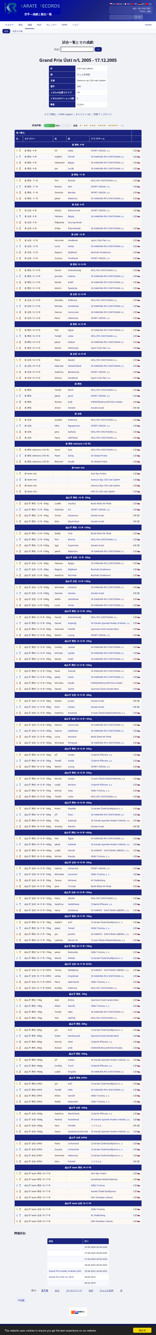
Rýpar (71, 330)
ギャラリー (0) (83, 114)
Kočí (70, 922)
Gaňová (72, 431)
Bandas (72, 192)
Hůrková (72, 880)
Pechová (72, 575)
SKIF (38, 24)
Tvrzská (72, 886)
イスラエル (96, 1125)
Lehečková (73, 599)
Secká (71, 246)
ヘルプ (75, 24)
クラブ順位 (50, 114)
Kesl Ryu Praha (98, 473)
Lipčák (71, 653)
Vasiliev (72, 593)
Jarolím (71, 934)
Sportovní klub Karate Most (105, 629)
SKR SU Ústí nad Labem (103, 491)
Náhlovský (73, 348)
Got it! (142, 1330)
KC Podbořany (98, 880)
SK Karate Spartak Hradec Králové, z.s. (110, 623)
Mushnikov (73, 521)
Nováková (73, 240)
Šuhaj (71, 455)
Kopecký (72, 623)
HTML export (66, 114)
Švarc (70, 814)
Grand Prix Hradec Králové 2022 (65, 1271)
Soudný (72, 503)
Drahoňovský (74, 270)
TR (135, 4)
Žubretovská (74, 228)
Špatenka (72, 288)
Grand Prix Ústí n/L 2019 (61, 1276)
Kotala (71, 1059)
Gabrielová (73, 981)
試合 (6, 31)
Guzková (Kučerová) (78, 1131)
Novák (71, 682)
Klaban (71, 342)
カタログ (9, 24)
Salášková (73, 730)
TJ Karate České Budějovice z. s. (107, 808)
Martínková (73, 1113)
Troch (71, 1065)
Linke (70, 336)
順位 (20, 24)
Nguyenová (74, 425)
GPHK (64, 24)
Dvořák (71, 629)
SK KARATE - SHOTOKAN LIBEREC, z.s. (110, 850)
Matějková (73, 970)
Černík (71, 156)
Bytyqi (71, 162)
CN (149, 4)
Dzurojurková (75, 222)
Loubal (71, 647)
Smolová (72, 587)
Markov (71, 826)
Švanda (71, 670)
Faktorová (73, 1155)
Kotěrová (72, 300)
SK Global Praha (99, 455)
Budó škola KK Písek (101, 503)
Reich (71, 389)
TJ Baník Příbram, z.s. (101, 754)
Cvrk (70, 533)
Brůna (71, 1000)
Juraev (71, 700)
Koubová (72, 712)
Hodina (71, 276)
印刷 (22, 1300)
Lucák (71, 168)
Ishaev (71, 706)
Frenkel (71, 1125)
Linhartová (73, 1143)
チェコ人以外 (106, 1290)
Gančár (71, 1005)
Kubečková (73, 1119)
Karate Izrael (97, 407)
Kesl (70, 449)
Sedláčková (73, 904)
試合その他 (18, 31)
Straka (71, 754)
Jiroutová (72, 874)
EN (120, 4)
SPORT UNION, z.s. (100, 150)
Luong (71, 635)
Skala (70, 150)
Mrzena (72, 784)
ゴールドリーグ (74, 1290)
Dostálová (73, 910)
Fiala (70, 790)
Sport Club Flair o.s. (101, 240)
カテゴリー (30, 138)
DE (142, 4)
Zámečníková (74, 365)
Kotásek (72, 844)
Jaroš (70, 395)
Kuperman (73, 545)
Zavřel (71, 688)
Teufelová (73, 258)
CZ (113, 4)
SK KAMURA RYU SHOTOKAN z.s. (107, 156)
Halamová (73, 318)
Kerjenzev (73, 515)
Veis (70, 186)
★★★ (93, 125)
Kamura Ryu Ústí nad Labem (105, 479)
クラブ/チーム (98, 138)
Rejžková (72, 252)
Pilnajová (72, 742)
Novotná (72, 736)
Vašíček (71, 1017)
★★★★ (102, 125)
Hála (70, 1011)
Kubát (71, 760)
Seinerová (73, 868)
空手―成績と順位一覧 (38, 14)
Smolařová (73, 306)
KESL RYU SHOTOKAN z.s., (104, 180)
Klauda (71, 856)
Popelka (72, 808)
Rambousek (74, 1035)
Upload (148, 24)
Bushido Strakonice (101, 252)
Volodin (72, 407)
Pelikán (71, 958)
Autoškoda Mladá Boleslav (104, 1179)
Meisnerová (74, 210)
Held (70, 1041)
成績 (29, 24)
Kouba (71, 778)
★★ (86, 125)
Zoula (71, 677)
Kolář (70, 282)
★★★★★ (113, 125)
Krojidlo (72, 1071)
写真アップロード (103, 114)
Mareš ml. (73, 940)
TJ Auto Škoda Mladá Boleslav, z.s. (108, 712)
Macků (71, 360)
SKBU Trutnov (98, 1185)
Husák (71, 461)
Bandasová (73, 371)
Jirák (70, 401)
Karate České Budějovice (103, 1191)
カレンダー (51, 24)
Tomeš (71, 928)
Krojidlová (73, 976)
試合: (57, 49)
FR (128, 4)
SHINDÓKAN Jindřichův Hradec (107, 401)
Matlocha (72, 198)
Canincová (73, 312)
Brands (71, 180)
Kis (69, 509)
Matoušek (73, 952)
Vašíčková (73, 437)
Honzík (71, 850)
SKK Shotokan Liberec (102, 1197)
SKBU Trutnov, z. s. (100, 790)
